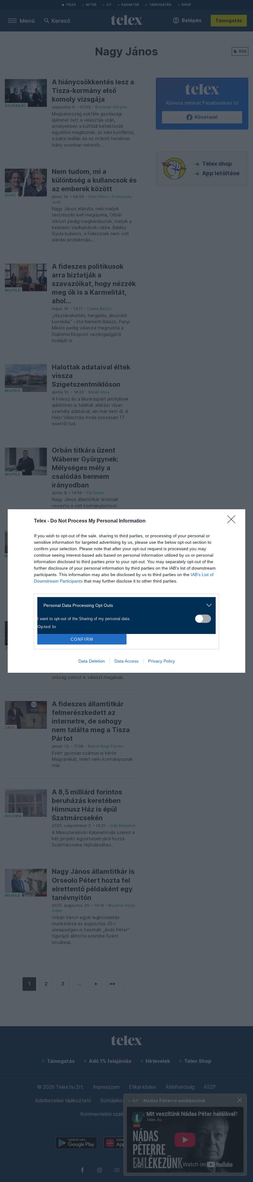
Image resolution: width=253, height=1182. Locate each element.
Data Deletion (91, 661)
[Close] (233, 521)
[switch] (203, 619)
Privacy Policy (161, 661)
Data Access (126, 661)
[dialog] (126, 591)
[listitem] (124, 605)
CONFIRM (82, 639)
